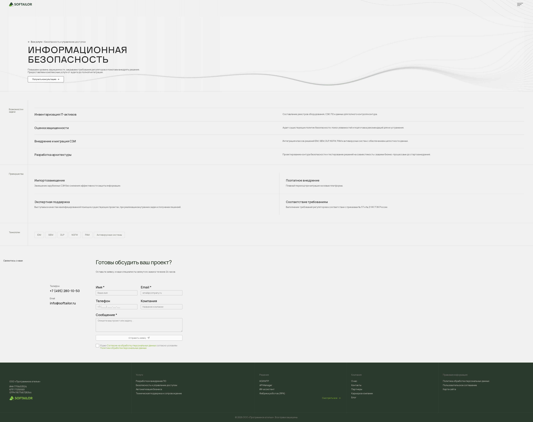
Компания (149, 301)
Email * (146, 287)
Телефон (103, 301)
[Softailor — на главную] (20, 4)
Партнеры (356, 389)
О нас (354, 381)
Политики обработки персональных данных (123, 348)
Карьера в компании (362, 393)
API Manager (265, 385)
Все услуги (35, 42)
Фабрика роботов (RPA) (272, 393)
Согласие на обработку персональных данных (131, 345)
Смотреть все (331, 398)
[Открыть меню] (520, 4)
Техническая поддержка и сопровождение (159, 393)
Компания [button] (356, 375)
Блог (353, 397)
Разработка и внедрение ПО (151, 381)
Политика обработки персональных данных (466, 381)
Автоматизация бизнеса (149, 389)
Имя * (100, 287)
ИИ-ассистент (267, 389)
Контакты (356, 385)
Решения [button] (264, 375)
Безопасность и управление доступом (65, 41)
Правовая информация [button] (455, 375)
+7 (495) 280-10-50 (65, 290)
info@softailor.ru (63, 303)
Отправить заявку (137, 338)
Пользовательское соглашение (460, 385)
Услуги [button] (139, 375)
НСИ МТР (264, 381)
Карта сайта (449, 389)
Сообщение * (106, 315)
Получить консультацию (45, 79)
